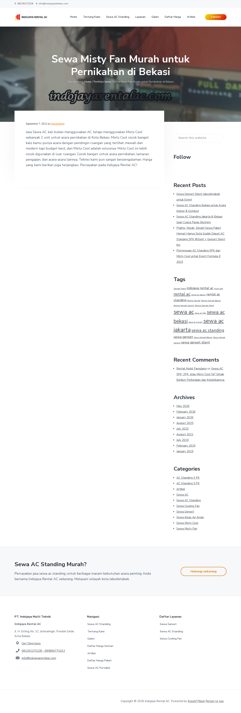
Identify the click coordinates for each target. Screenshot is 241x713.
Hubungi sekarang (204, 571)
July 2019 (182, 440)
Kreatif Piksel (196, 701)
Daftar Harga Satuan (100, 646)
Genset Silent (180, 288)
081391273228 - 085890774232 (43, 651)
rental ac (182, 294)
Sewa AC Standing (188, 500)
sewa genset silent (195, 342)
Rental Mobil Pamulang (191, 368)
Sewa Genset (185, 512)
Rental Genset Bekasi (211, 300)
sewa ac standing (207, 330)
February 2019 (185, 446)
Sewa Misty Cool (187, 523)
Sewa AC (182, 495)
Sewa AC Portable (98, 668)
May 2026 (182, 406)
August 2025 (184, 423)
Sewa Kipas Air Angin (190, 517)
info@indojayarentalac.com (39, 658)
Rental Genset (193, 300)
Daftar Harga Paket (99, 660)
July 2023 (182, 429)
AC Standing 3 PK (188, 478)
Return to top (215, 701)
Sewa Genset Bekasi (203, 337)
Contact (216, 17)
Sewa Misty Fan (186, 529)
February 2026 (185, 412)
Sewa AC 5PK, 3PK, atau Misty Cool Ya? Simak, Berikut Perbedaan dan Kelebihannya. (200, 374)
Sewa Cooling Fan (188, 506)
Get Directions (31, 643)
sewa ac (184, 312)
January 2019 (184, 451)
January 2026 (184, 417)
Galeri (91, 638)
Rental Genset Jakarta (184, 305)
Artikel (180, 489)
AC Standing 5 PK (188, 483)
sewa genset (183, 337)
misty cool (218, 288)
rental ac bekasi (198, 294)
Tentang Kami (95, 631)
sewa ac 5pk (200, 313)
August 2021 (184, 434)
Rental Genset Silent (204, 305)
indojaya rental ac (200, 288)
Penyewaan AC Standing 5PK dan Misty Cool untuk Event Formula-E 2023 (198, 256)
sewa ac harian (195, 322)
